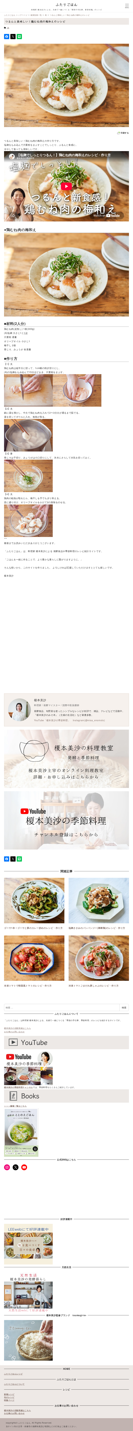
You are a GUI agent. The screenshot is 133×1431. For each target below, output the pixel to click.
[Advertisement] (66, 617)
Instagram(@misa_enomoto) (89, 720)
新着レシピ (9, 1394)
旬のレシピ (9, 1397)
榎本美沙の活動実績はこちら (17, 1028)
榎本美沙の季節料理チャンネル (18, 1087)
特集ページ (9, 1400)
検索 (124, 1007)
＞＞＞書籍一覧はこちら (15, 1105)
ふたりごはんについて (14, 1384)
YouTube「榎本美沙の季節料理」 (52, 720)
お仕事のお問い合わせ (14, 1031)
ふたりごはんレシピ (13, 1373)
